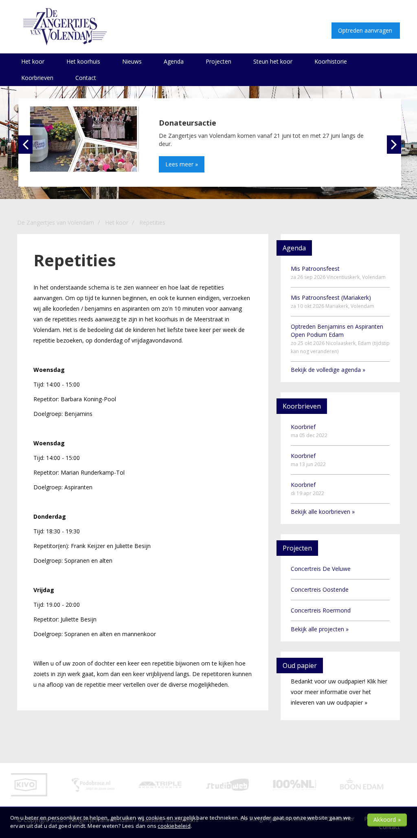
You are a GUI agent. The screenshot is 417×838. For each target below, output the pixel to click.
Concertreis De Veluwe (321, 569)
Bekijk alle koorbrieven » (323, 511)
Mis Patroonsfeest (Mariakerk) (332, 302)
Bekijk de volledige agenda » (328, 370)
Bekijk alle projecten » (320, 629)
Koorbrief (309, 431)
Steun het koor (272, 61)
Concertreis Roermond (321, 610)
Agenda (174, 61)
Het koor (32, 61)
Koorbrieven (37, 78)
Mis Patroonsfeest (338, 273)
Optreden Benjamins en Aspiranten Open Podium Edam (340, 339)
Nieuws (132, 61)
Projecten (218, 61)
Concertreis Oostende (320, 589)
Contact (85, 78)
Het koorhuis (83, 61)
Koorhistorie (330, 61)
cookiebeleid (174, 825)
